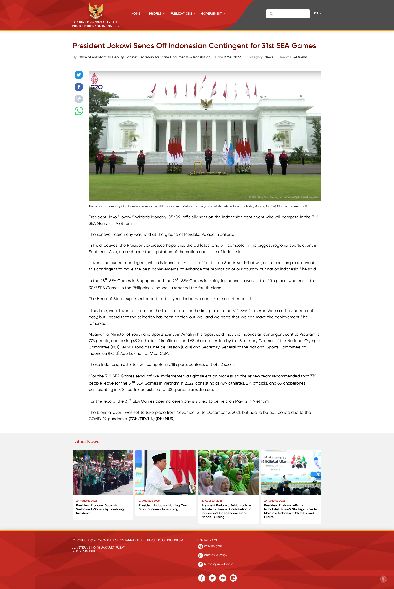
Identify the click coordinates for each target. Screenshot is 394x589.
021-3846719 (212, 546)
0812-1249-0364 (215, 555)
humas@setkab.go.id (218, 564)
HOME (135, 14)
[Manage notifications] (383, 579)
